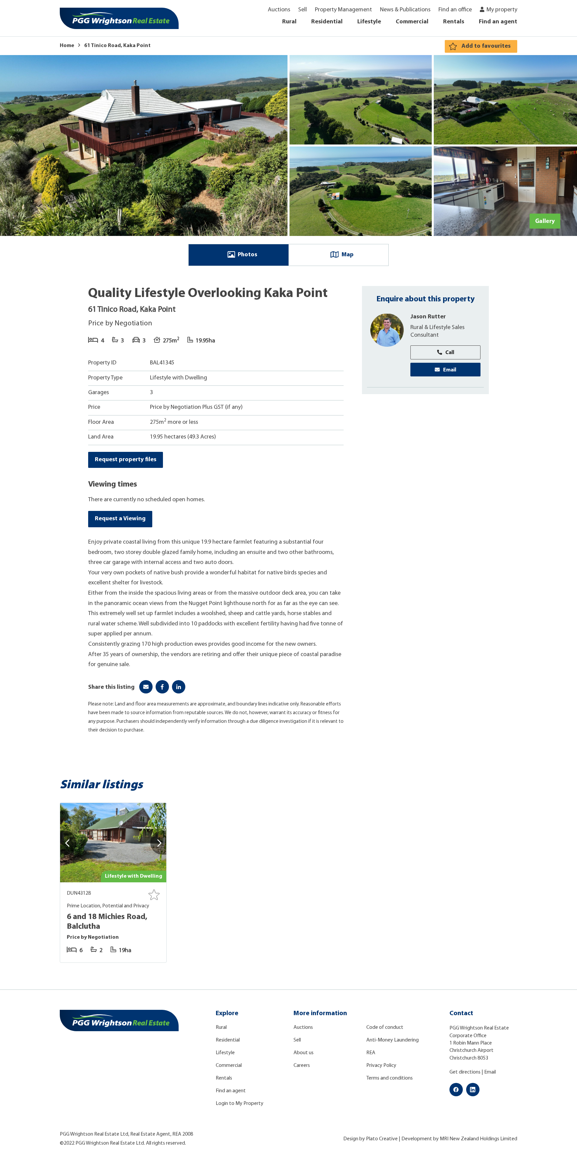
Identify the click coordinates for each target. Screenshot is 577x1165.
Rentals (453, 22)
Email (449, 369)
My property (502, 10)
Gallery (545, 221)
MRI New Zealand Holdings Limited (478, 1139)
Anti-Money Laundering (392, 1040)
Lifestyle (369, 22)
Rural (289, 22)
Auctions (279, 10)
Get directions (464, 1072)
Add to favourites (486, 46)
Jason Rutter (428, 317)
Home (67, 45)
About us (304, 1053)
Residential (327, 22)
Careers (302, 1065)
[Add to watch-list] (154, 894)
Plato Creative (382, 1139)
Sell (302, 10)
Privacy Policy (381, 1065)
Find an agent (498, 22)
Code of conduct (384, 1027)
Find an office (455, 10)
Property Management (343, 10)
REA (370, 1053)
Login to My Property (239, 1103)
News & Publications (405, 10)
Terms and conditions (389, 1078)
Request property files (125, 460)
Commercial (412, 22)
